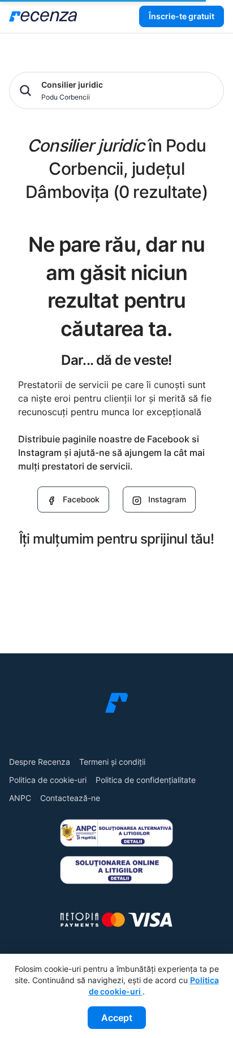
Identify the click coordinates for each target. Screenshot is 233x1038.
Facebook (81, 499)
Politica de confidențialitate (146, 780)
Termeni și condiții (112, 761)
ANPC (20, 798)
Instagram (167, 499)
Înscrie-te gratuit (181, 16)
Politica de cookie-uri (48, 780)
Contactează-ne (70, 798)
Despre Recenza (39, 761)
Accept (116, 1017)
